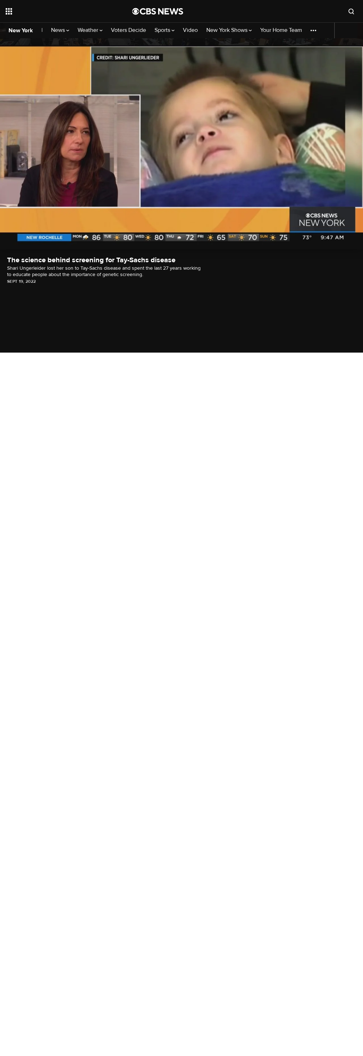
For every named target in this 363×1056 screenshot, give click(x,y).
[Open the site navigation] (56, 11)
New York (21, 30)
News (58, 30)
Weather (89, 30)
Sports (163, 30)
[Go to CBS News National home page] (157, 11)
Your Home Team (281, 30)
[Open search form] (351, 11)
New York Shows (227, 30)
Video (190, 30)
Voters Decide (128, 30)
